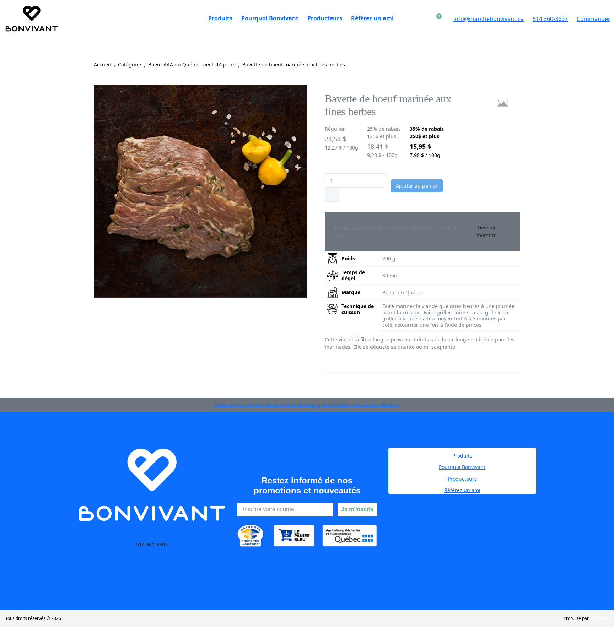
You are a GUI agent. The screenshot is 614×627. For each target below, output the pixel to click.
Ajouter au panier (417, 185)
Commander (593, 19)
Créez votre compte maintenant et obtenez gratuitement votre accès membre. (307, 404)
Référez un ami (462, 490)
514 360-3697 (550, 19)
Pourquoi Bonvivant (462, 467)
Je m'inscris (357, 509)
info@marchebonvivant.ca (488, 19)
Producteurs (462, 478)
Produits (462, 455)
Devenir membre (486, 231)
